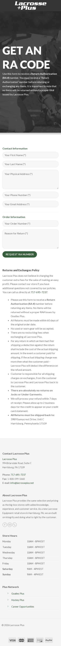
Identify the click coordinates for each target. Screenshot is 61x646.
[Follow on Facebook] (5, 524)
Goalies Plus (17, 593)
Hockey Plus (17, 600)
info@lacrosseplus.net (22, 483)
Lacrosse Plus (9, 459)
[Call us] (14, 524)
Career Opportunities (22, 606)
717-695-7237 (39, 292)
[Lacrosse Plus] (30, 5)
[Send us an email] (9, 524)
